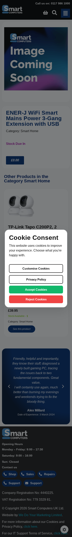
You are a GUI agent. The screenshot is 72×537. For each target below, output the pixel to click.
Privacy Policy (36, 279)
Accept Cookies (36, 289)
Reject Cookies (36, 299)
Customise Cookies (36, 268)
